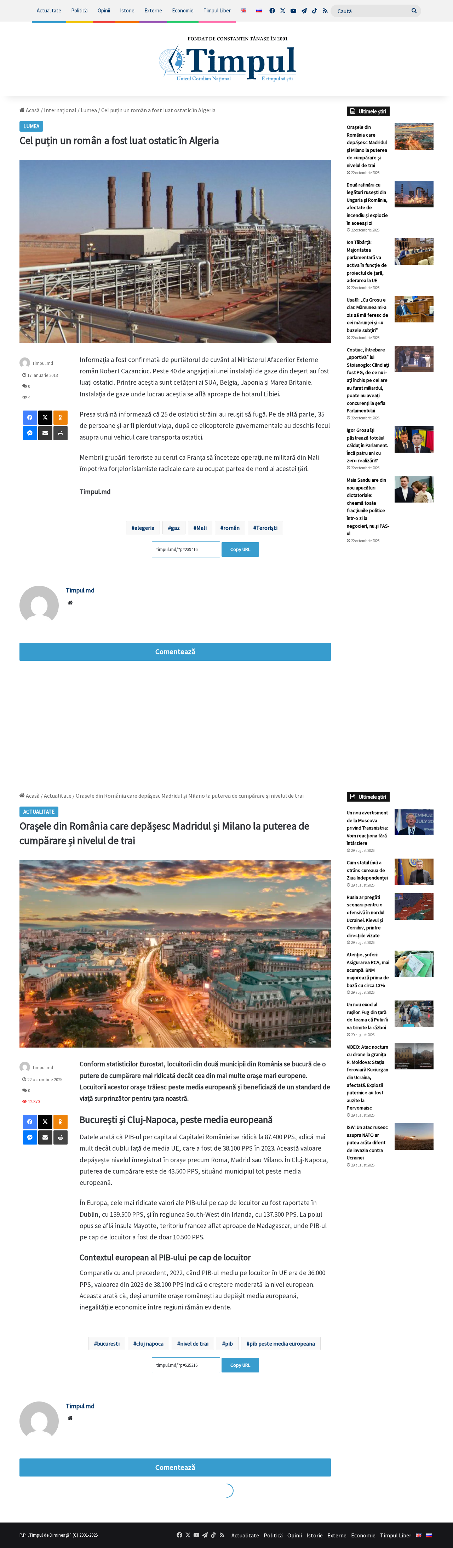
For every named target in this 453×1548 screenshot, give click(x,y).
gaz (175, 527)
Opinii (104, 10)
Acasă (32, 110)
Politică (79, 10)
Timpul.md (42, 363)
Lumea (89, 110)
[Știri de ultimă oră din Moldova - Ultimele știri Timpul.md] (226, 59)
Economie (183, 10)
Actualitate (49, 10)
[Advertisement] (390, 668)
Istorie (127, 10)
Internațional (60, 110)
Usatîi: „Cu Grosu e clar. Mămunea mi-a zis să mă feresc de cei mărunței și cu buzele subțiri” (367, 315)
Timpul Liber (217, 10)
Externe (153, 10)
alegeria (144, 527)
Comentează (175, 651)
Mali (201, 527)
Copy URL (240, 549)
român (231, 527)
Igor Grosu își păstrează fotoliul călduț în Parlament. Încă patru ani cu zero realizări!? (367, 445)
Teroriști (266, 527)
